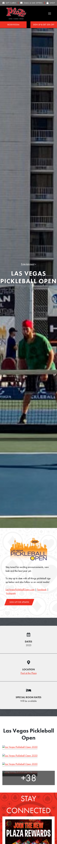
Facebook (42, 589)
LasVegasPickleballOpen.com (20, 589)
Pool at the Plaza (29, 673)
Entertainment (27, 264)
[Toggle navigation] (49, 13)
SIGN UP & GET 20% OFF (43, 24)
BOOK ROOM (13, 24)
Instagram (11, 593)
